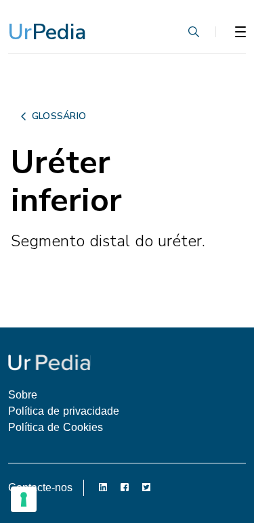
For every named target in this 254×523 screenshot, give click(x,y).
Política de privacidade (63, 411)
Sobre (22, 395)
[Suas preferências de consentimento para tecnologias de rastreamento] (24, 499)
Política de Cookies (55, 427)
